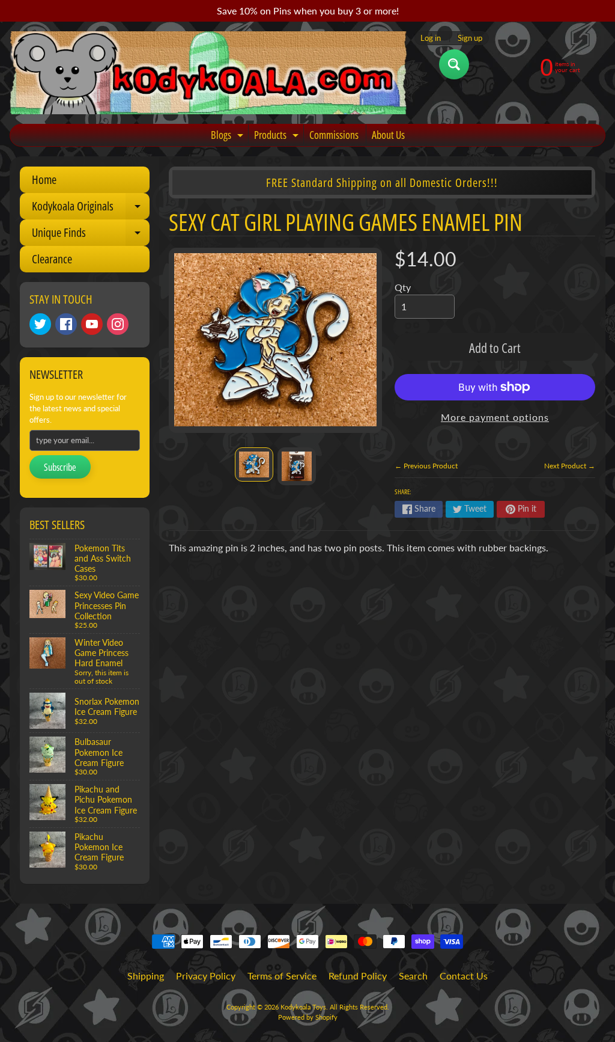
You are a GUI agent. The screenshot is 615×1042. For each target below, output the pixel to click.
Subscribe (60, 467)
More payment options (495, 417)
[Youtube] (92, 324)
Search (413, 975)
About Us (388, 134)
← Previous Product (426, 465)
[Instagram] (118, 324)
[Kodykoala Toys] (208, 72)
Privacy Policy (205, 975)
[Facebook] (66, 324)
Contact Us (464, 975)
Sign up (470, 38)
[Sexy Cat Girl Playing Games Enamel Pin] (254, 464)
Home (44, 179)
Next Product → (569, 465)
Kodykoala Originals (91, 208)
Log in (430, 38)
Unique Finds (91, 235)
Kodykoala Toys (303, 1007)
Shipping (145, 975)
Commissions (334, 134)
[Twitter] (40, 324)
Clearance (52, 259)
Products (277, 136)
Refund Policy (358, 975)
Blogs (228, 136)
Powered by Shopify (308, 1017)
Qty (403, 287)
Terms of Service (282, 975)
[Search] (454, 64)
